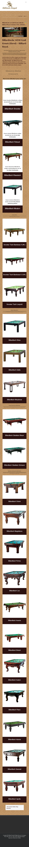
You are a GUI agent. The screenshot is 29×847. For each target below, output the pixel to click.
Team (14, 836)
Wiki (7, 836)
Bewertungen (22, 836)
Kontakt (19, 837)
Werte (16, 836)
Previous (20, 16)
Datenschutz (15, 837)
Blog (18, 836)
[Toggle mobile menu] (26, 2)
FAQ (5, 836)
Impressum (10, 837)
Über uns (10, 836)
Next (25, 16)
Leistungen (24, 835)
